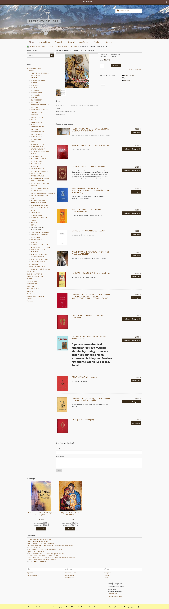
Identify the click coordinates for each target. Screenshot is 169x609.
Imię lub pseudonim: (63, 449)
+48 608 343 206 (112, 594)
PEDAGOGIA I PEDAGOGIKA (40, 178)
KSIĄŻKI (31, 70)
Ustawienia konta (70, 575)
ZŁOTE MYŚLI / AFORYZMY (39, 259)
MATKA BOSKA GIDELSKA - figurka (38, 541)
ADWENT (34, 78)
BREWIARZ (34, 88)
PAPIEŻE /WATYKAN (37, 176)
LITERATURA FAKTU (37, 144)
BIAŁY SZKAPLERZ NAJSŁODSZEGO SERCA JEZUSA (42, 543)
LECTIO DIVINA (36, 139)
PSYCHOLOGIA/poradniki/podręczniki (43, 193)
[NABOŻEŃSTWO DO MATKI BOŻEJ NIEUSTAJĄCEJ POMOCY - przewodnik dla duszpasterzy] (63, 195)
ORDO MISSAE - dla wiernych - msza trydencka (42, 559)
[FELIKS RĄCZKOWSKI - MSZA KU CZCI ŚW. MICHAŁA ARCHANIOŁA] (63, 131)
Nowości (29, 298)
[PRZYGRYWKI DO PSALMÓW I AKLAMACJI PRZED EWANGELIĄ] (63, 258)
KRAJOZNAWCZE (36, 137)
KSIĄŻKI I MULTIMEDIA (34, 68)
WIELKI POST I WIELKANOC (40, 244)
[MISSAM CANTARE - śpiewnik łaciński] (63, 173)
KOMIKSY (34, 124)
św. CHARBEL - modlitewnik (36, 551)
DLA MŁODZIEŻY (36, 100)
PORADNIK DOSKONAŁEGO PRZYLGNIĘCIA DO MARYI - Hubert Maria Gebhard (50, 545)
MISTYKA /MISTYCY (37, 156)
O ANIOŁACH (35, 166)
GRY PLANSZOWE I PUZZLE (37, 267)
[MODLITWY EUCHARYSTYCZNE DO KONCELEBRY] (63, 322)
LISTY (33, 142)
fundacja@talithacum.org (115, 596)
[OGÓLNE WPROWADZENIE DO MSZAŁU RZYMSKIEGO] (63, 343)
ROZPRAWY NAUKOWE (38, 203)
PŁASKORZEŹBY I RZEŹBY (35, 276)
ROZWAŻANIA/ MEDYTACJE (39, 205)
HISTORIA (34, 119)
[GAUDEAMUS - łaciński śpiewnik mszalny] (63, 152)
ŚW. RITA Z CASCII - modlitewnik (38, 561)
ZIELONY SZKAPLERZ (34, 547)
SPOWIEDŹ (34, 222)
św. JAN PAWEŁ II (36, 240)
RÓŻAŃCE (30, 291)
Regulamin (30, 573)
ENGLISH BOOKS (32, 271)
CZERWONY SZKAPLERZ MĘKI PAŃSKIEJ (39, 539)
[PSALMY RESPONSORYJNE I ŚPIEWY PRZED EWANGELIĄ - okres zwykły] (63, 404)
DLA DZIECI (34, 97)
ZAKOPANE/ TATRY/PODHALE (40, 247)
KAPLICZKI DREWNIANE (34, 274)
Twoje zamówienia (70, 573)
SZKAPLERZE (31, 286)
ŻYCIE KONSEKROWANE (39, 262)
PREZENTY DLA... (32, 294)
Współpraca (107, 573)
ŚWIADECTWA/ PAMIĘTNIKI (40, 232)
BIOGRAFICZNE (36, 90)
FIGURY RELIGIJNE (32, 281)
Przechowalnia (69, 578)
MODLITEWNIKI (36, 164)
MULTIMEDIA (33, 264)
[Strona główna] (44, 23)
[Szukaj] (52, 55)
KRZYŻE (29, 279)
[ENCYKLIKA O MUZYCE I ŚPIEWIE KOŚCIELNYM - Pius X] (63, 216)
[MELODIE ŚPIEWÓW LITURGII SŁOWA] (63, 237)
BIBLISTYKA (35, 85)
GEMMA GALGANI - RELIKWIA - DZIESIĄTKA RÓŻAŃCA (43, 555)
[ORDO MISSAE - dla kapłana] (63, 383)
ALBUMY (34, 83)
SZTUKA (33, 225)
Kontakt (106, 578)
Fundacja (106, 575)
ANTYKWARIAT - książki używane (39, 269)
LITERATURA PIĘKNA (37, 146)
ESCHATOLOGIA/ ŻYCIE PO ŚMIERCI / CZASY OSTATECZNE (39, 112)
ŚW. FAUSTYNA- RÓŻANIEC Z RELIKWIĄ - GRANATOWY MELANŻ (46, 553)
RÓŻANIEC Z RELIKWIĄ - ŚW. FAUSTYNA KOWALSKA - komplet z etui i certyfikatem (52, 557)
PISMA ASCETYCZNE (37, 181)
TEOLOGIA (34, 242)
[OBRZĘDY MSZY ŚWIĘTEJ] (63, 426)
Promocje (30, 301)
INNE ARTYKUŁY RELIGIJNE (35, 296)
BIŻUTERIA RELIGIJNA (33, 289)
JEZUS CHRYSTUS (36, 122)
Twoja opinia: (60, 456)
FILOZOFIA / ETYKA (37, 117)
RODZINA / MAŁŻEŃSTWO (39, 200)
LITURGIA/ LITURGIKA (38, 149)
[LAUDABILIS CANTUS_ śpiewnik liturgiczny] (63, 279)
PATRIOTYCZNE (36, 173)
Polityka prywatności (33, 575)
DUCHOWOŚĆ (35, 102)
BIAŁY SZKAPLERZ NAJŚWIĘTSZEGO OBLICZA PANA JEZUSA (45, 549)
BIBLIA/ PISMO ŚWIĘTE (38, 80)
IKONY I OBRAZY (32, 284)
